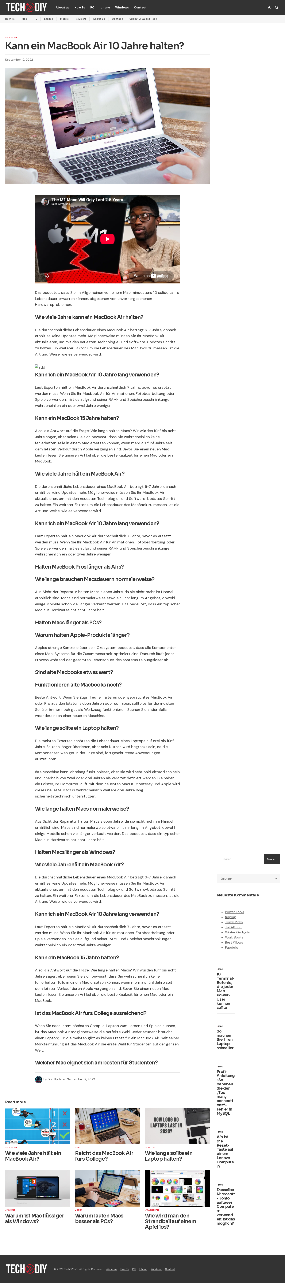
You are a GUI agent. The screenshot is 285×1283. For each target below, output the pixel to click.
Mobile (64, 19)
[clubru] (40, 367)
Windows (156, 1269)
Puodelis (231, 947)
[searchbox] (239, 859)
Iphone (143, 1269)
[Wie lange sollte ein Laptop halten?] (177, 1126)
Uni (78, 1148)
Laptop (48, 19)
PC (35, 19)
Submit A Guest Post (143, 19)
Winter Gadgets (237, 932)
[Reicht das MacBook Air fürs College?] (107, 1126)
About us (99, 19)
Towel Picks (234, 922)
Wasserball (152, 1210)
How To (10, 19)
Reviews (81, 19)
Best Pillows (234, 942)
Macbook (12, 38)
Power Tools (234, 912)
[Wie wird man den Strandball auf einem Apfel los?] (177, 1188)
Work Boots (234, 937)
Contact (117, 19)
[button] (269, 7)
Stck (79, 1210)
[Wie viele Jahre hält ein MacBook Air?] (37, 1126)
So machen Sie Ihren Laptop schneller (225, 1039)
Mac (24, 19)
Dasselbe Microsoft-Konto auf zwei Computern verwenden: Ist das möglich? (226, 1207)
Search (271, 859)
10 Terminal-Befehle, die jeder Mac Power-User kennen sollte (226, 991)
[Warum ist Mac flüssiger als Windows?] (37, 1188)
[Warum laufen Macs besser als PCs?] (107, 1188)
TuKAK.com (233, 927)
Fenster (11, 1210)
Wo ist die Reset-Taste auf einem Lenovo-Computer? (225, 1151)
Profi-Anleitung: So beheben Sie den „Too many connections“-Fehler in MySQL (226, 1093)
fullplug (230, 917)
